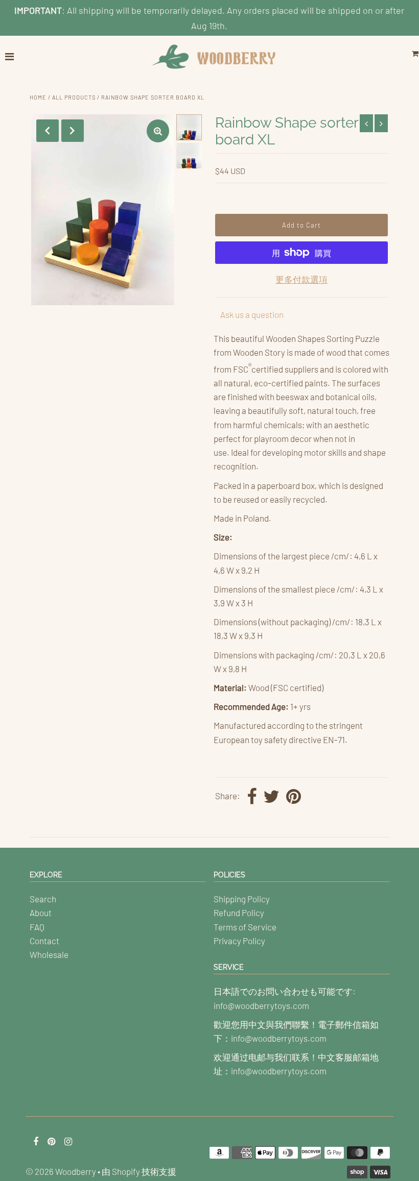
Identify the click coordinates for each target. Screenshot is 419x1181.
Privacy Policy (239, 941)
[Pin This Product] (293, 797)
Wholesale (49, 954)
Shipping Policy (242, 899)
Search (43, 899)
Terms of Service (245, 927)
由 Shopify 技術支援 (139, 1171)
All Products (74, 97)
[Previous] (47, 130)
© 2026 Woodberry (61, 1171)
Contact (44, 941)
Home (38, 97)
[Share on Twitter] (271, 797)
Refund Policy (239, 912)
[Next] (72, 130)
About (41, 912)
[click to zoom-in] (158, 130)
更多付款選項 (301, 279)
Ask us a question (252, 314)
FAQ (37, 927)
